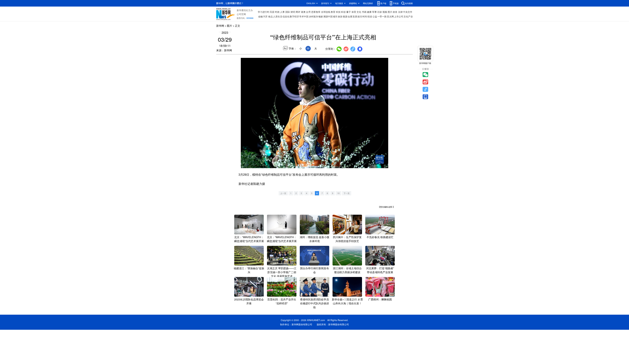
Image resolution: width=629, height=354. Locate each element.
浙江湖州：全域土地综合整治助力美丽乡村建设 (347, 270)
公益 (374, 16)
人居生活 (277, 16)
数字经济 (294, 16)
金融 (260, 16)
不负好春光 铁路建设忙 (380, 237)
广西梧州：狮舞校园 (380, 299)
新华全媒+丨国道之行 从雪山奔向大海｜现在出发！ (347, 301)
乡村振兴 (313, 16)
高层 (272, 11)
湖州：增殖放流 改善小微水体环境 (314, 239)
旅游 (340, 16)
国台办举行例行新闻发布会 (314, 270)
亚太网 (390, 16)
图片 (390, 11)
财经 (293, 11)
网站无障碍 (368, 3)
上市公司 (398, 16)
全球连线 (325, 11)
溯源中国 (328, 16)
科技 (338, 11)
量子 (348, 11)
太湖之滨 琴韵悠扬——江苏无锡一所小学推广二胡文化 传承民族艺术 (281, 272)
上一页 (283, 193)
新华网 (220, 26)
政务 (395, 11)
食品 (270, 16)
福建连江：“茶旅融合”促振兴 (249, 270)
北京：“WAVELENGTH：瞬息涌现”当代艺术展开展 (249, 239)
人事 (282, 11)
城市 (335, 16)
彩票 (355, 16)
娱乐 (360, 16)
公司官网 (241, 14)
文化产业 (408, 16)
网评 (298, 11)
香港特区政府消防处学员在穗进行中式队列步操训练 (314, 303)
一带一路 (382, 16)
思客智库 (315, 11)
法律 (400, 11)
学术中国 (303, 16)
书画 (364, 11)
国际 (287, 11)
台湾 (308, 11)
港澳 (303, 11)
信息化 (286, 16)
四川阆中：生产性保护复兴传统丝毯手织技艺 (347, 239)
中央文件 (407, 11)
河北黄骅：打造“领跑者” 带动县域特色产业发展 (381, 270)
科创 (343, 11)
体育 (354, 11)
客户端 (383, 3)
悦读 (369, 16)
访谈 (379, 11)
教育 (333, 11)
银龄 (320, 16)
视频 (384, 11)
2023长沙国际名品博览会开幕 (249, 301)
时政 (277, 11)
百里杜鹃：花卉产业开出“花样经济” (281, 301)
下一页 (347, 193)
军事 (374, 11)
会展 (350, 16)
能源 (345, 16)
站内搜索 (409, 3)
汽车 (265, 16)
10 (338, 193)
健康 (369, 11)
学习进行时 (263, 11)
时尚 (364, 16)
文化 (359, 11)
